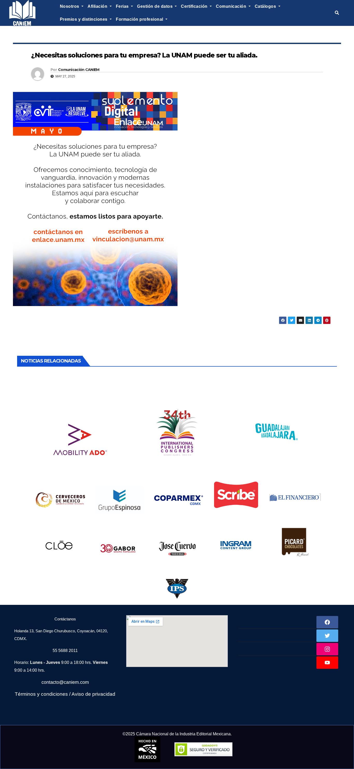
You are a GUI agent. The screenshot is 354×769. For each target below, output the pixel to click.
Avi (75, 694)
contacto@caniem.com (65, 682)
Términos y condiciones (41, 694)
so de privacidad (97, 694)
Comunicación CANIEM (79, 69)
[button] (337, 13)
